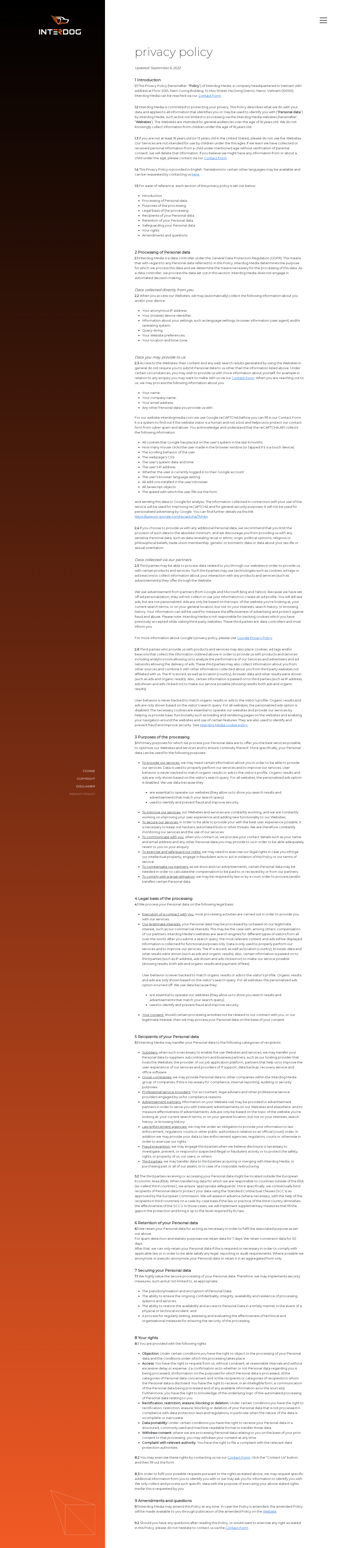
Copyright (86, 778)
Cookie (89, 771)
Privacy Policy (82, 794)
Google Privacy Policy (254, 638)
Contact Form (209, 96)
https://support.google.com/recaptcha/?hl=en (171, 516)
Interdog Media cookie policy (224, 725)
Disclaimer (85, 786)
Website (269, 1511)
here (195, 174)
